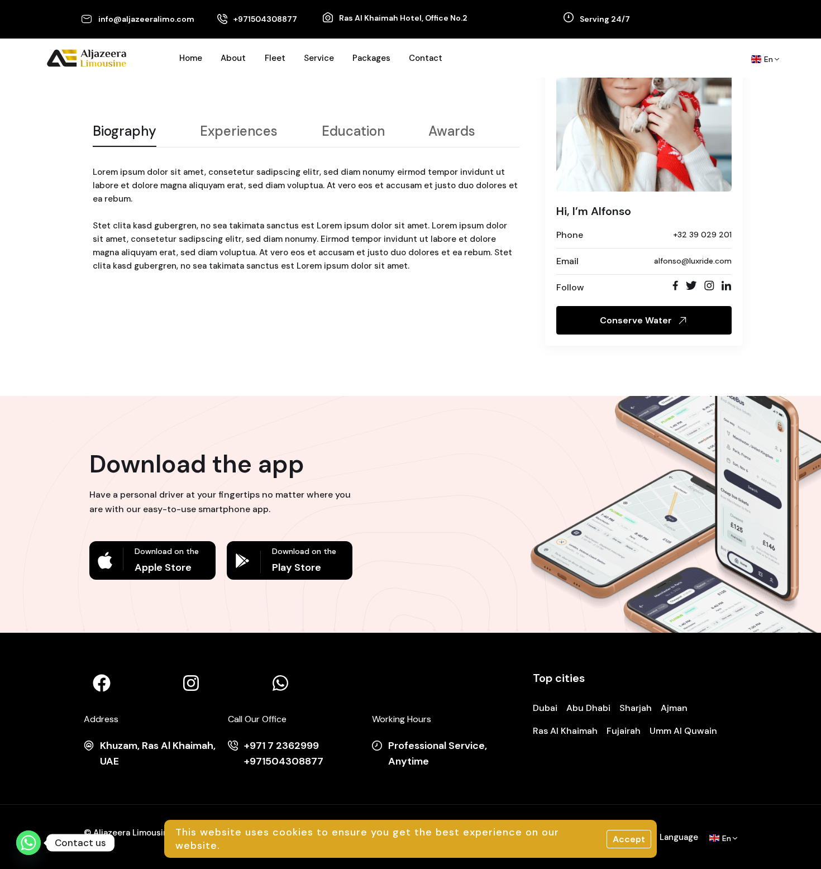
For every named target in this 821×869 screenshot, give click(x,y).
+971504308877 (265, 19)
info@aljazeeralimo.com (146, 19)
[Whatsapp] (280, 683)
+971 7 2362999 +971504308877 (283, 753)
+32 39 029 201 (702, 235)
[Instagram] (191, 683)
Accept (629, 839)
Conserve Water (636, 320)
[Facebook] (102, 683)
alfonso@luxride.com (693, 261)
